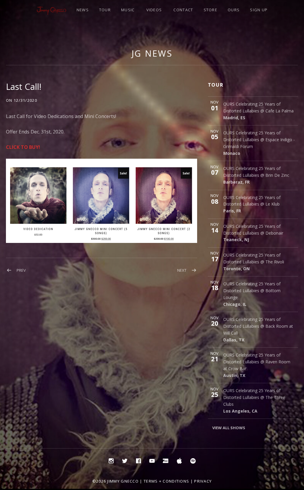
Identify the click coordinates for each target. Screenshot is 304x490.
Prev (21, 270)
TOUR (105, 9)
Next (181, 270)
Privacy (203, 481)
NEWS (83, 9)
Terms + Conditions (166, 481)
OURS (234, 9)
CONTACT (183, 9)
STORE (211, 9)
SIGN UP (258, 9)
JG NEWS (152, 53)
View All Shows (228, 427)
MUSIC (128, 9)
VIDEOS (154, 9)
